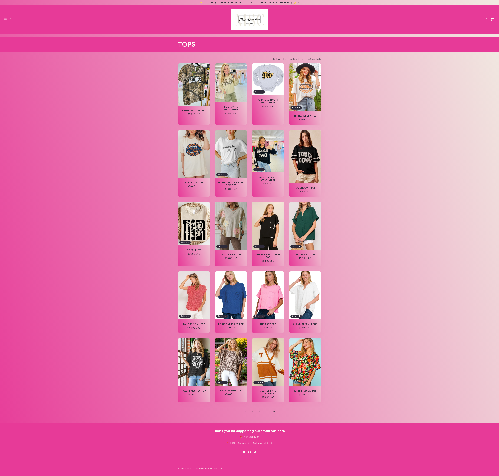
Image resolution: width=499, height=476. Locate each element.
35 (274, 411)
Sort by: (276, 59)
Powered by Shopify (214, 468)
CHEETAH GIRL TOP (231, 390)
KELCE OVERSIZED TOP (231, 324)
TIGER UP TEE (194, 250)
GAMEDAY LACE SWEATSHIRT (268, 178)
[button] (5, 19)
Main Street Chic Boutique (195, 468)
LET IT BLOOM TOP (231, 254)
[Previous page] (218, 412)
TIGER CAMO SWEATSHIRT (231, 108)
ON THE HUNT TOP (305, 254)
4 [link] (246, 411)
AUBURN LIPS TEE (193, 182)
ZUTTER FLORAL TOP (305, 391)
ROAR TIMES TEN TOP (194, 390)
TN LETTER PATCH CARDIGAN (268, 392)
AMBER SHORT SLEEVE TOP (268, 256)
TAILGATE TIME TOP (194, 324)
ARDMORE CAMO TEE (194, 110)
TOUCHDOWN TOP (305, 187)
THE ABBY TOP (268, 324)
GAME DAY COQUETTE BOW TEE (231, 184)
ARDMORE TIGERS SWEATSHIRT (268, 101)
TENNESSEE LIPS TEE (305, 116)
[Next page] (281, 412)
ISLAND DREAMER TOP (305, 324)
